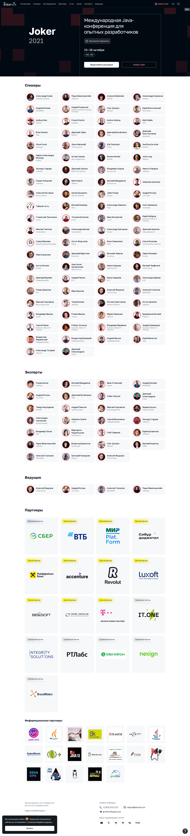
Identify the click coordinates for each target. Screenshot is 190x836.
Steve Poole (41, 144)
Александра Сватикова (42, 419)
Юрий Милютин (149, 338)
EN (173, 4)
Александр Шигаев (80, 229)
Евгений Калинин (79, 205)
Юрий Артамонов (150, 431)
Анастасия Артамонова (77, 265)
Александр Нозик (44, 96)
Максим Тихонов (44, 229)
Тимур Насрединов (45, 407)
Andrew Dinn (41, 120)
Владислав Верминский (41, 338)
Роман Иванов (78, 314)
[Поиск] (178, 4)
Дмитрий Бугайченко (117, 132)
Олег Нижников (149, 205)
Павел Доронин (43, 255)
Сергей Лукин (42, 325)
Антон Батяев (42, 265)
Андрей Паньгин (79, 407)
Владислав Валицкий (81, 338)
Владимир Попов (44, 431)
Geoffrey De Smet (150, 144)
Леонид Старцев (44, 169)
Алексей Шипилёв (115, 96)
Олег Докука (113, 108)
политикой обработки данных (40, 822)
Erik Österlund (113, 144)
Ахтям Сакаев (78, 156)
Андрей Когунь (149, 193)
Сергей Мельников (116, 419)
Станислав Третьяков (46, 217)
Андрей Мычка (114, 338)
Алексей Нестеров (44, 193)
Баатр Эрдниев (114, 278)
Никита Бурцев (114, 265)
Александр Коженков (152, 96)
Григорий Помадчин (80, 456)
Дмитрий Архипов (150, 229)
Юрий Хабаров (149, 216)
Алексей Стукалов (151, 290)
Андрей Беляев (43, 108)
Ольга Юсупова (149, 241)
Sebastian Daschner (151, 182)
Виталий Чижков (115, 253)
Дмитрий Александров (77, 350)
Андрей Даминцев (151, 325)
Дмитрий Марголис (80, 253)
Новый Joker (139, 65)
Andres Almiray (114, 120)
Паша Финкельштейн (81, 96)
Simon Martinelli (78, 144)
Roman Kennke (113, 156)
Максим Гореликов (45, 302)
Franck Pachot (78, 120)
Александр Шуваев (151, 278)
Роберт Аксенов (79, 325)
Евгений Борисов (150, 443)
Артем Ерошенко (79, 193)
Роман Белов (42, 383)
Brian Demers (42, 132)
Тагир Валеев (77, 302)
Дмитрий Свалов (79, 169)
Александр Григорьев (117, 229)
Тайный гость (42, 206)
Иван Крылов (77, 291)
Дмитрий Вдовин (44, 278)
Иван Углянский (114, 383)
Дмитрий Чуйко (78, 132)
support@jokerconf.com (136, 807)
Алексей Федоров (115, 290)
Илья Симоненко (115, 241)
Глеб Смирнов (113, 432)
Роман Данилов (43, 290)
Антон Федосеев (79, 241)
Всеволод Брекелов (80, 443)
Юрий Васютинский (151, 108)
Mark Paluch (76, 181)
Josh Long (147, 156)
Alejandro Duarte (79, 419)
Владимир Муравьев (116, 325)
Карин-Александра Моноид (45, 156)
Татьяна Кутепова (80, 217)
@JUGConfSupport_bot (112, 812)
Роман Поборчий (44, 181)
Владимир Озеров (115, 169)
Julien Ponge (112, 193)
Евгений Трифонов (151, 265)
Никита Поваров (150, 169)
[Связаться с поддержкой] (185, 831)
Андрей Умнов (78, 278)
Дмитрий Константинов (149, 132)
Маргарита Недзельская (77, 431)
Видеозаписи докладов (101, 65)
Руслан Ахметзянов (116, 302)
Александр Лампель (116, 205)
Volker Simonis (113, 396)
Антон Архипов (149, 302)
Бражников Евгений (151, 314)
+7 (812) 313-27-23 (110, 807)
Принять (29, 828)
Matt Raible (147, 120)
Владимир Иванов (44, 314)
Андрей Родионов (79, 107)
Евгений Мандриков (116, 181)
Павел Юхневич (149, 253)
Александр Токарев (45, 350)
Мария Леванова (115, 314)
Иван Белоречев (114, 217)
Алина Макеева (43, 241)
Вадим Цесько (149, 407)
